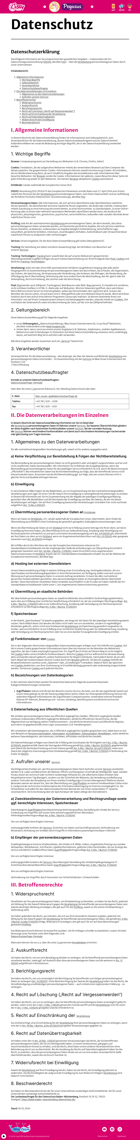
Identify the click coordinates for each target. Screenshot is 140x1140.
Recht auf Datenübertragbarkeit (38, 116)
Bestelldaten (104, 733)
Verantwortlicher (30, 85)
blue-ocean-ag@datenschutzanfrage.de (56, 396)
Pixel (112, 258)
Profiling (78, 907)
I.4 (58, 942)
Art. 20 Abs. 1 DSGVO (45, 1040)
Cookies (96, 179)
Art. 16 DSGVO (39, 981)
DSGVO (47, 62)
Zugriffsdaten (80, 783)
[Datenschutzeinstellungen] (3, 1136)
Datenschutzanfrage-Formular (27, 382)
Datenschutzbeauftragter (35, 88)
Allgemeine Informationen (30, 77)
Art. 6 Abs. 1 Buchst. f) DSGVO (60, 606)
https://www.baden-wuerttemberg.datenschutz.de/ (48, 1099)
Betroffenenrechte (26, 99)
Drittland (57, 527)
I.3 (32, 388)
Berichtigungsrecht (32, 108)
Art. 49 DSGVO (102, 533)
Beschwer (27, 122)
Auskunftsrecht (30, 105)
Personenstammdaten (39, 733)
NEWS (121, 10)
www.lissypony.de (55, 326)
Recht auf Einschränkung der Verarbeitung (44, 114)
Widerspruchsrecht (31, 102)
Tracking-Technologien (32, 261)
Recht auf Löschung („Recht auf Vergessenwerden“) (48, 111)
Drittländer (90, 512)
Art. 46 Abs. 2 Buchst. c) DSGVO (55, 551)
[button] (44, 6)
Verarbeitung (84, 62)
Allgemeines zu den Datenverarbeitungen (43, 94)
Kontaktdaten (73, 733)
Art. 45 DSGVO (104, 536)
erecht (36, 122)
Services (24, 249)
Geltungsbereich (30, 82)
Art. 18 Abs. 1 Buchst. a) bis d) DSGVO (41, 1025)
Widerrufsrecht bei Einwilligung (38, 119)
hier (63, 62)
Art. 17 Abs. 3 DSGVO (27, 1007)
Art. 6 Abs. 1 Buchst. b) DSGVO (95, 745)
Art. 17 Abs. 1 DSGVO (49, 1005)
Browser (41, 176)
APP (113, 10)
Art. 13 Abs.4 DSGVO (34, 505)
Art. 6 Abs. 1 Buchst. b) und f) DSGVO (92, 748)
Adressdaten (58, 733)
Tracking (41, 256)
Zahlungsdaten (89, 733)
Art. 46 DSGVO (34, 539)
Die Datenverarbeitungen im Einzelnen (36, 91)
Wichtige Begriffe (31, 79)
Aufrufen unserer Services (35, 97)
